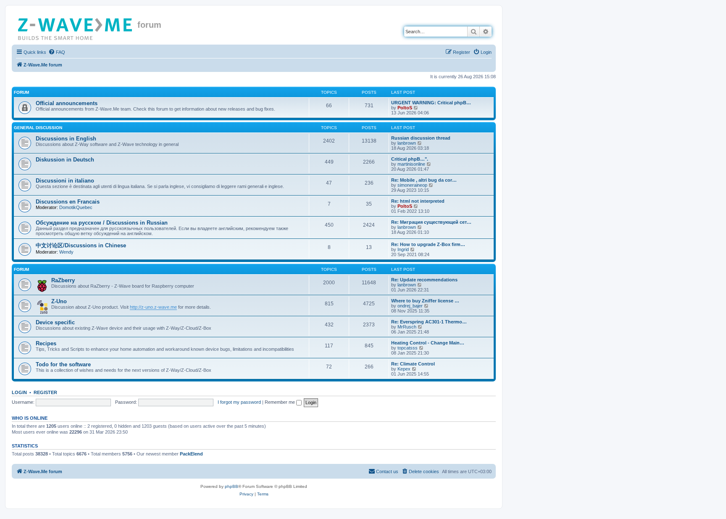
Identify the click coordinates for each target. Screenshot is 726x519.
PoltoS (404, 107)
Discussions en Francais (68, 202)
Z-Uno (59, 301)
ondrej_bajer (410, 305)
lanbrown (406, 143)
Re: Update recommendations (424, 279)
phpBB (231, 486)
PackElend (191, 453)
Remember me (280, 402)
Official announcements (66, 103)
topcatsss (407, 347)
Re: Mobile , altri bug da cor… (424, 180)
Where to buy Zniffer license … (425, 300)
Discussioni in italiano (65, 180)
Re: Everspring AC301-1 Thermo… (429, 321)
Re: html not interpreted (418, 201)
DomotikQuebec (75, 207)
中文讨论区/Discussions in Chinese (81, 245)
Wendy (66, 251)
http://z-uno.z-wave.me (153, 307)
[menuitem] (56, 52)
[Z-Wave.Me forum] (75, 27)
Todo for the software (63, 364)
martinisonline (411, 164)
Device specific (55, 322)
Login (19, 392)
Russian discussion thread (420, 137)
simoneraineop (412, 185)
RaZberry (63, 280)
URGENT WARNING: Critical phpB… (431, 102)
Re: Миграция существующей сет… (431, 222)
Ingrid (403, 249)
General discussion (38, 127)
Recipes (46, 343)
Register (45, 392)
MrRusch (406, 326)
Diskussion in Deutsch (65, 159)
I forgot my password (239, 402)
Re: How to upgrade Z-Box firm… (428, 244)
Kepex (403, 368)
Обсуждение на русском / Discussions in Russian (102, 223)
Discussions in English (66, 138)
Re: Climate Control (413, 363)
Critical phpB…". (409, 159)
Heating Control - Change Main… (427, 342)
